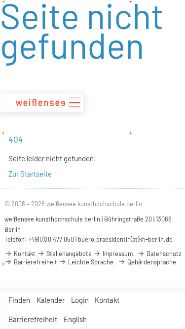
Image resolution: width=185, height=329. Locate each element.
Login (80, 299)
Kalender (51, 299)
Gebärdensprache (151, 262)
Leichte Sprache (90, 262)
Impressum (117, 253)
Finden (19, 299)
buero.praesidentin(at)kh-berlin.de (125, 239)
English (75, 319)
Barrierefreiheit (32, 319)
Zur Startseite (30, 173)
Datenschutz (163, 253)
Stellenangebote (68, 253)
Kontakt (107, 299)
